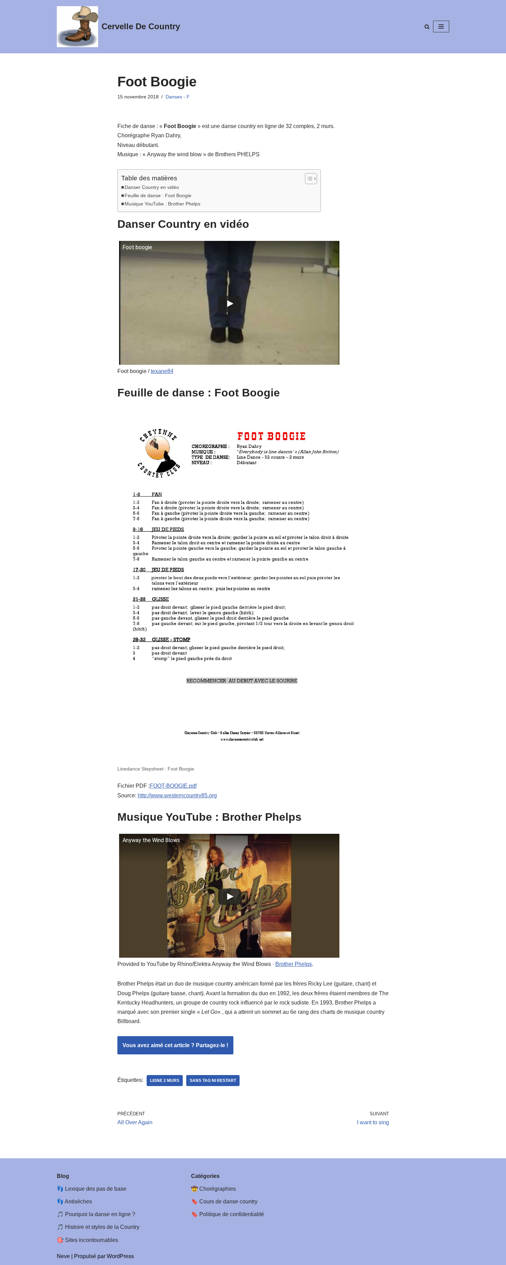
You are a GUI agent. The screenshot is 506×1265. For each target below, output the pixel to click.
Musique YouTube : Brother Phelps (162, 203)
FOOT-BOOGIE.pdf (173, 786)
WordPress (120, 1256)
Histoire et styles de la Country (102, 1227)
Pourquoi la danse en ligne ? (100, 1214)
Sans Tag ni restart (213, 1080)
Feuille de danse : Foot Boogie (158, 195)
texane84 (162, 371)
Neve (63, 1256)
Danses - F (178, 96)
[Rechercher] (427, 26)
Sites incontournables (91, 1240)
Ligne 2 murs (164, 1080)
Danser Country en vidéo (152, 187)
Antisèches (78, 1201)
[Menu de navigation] (441, 26)
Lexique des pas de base (95, 1189)
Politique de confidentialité (231, 1214)
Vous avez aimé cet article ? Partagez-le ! (175, 1045)
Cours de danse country (228, 1201)
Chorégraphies (217, 1189)
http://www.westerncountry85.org (177, 795)
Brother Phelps (293, 964)
